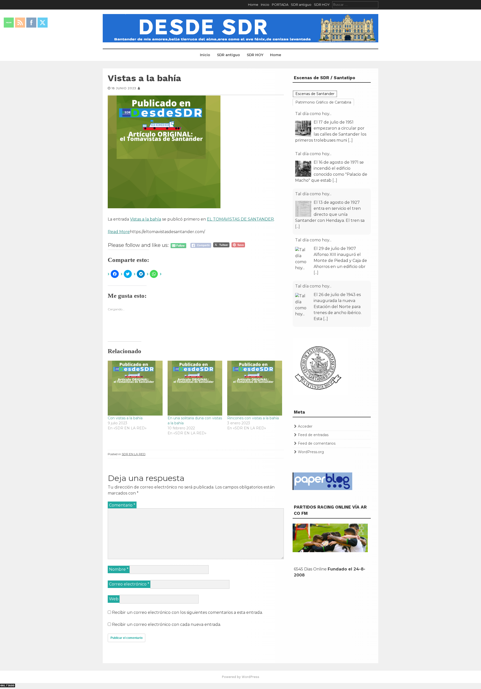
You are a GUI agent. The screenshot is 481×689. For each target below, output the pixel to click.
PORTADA (280, 5)
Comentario (122, 505)
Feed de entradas (313, 435)
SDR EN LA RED (134, 454)
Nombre (119, 569)
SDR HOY (322, 5)
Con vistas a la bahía (125, 418)
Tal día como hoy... (313, 113)
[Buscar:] (355, 5)
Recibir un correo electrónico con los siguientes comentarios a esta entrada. (187, 612)
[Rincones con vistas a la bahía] (254, 388)
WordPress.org (311, 452)
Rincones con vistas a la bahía (253, 418)
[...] (350, 140)
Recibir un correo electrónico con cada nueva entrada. (166, 624)
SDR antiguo (301, 5)
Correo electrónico (129, 584)
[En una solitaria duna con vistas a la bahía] (195, 388)
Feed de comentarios (316, 443)
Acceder (305, 426)
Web (113, 599)
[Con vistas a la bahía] (135, 388)
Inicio (265, 5)
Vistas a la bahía (145, 219)
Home (253, 5)
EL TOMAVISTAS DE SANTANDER (240, 219)
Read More (119, 231)
